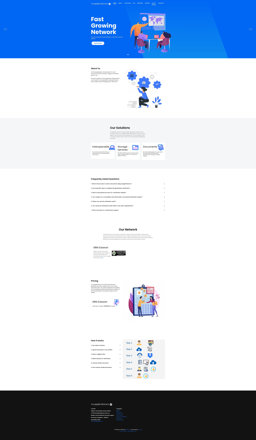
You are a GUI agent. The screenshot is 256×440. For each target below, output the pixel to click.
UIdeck (127, 421)
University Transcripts (100, 35)
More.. (101, 250)
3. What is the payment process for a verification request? (108, 184)
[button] (5, 25)
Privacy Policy (120, 412)
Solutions (127, 3)
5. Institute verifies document (100, 355)
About (120, 3)
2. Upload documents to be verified (101, 342)
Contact (161, 3)
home (114, 3)
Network (140, 3)
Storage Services (123, 140)
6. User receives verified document (101, 359)
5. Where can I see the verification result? (103, 193)
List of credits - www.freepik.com (128, 423)
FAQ (134, 3)
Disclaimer (119, 410)
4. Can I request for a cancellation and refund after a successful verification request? (116, 189)
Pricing (147, 3)
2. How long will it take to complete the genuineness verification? (110, 180)
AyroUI (140, 421)
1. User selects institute (98, 337)
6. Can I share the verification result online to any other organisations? (112, 198)
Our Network (119, 405)
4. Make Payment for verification (100, 350)
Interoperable (100, 138)
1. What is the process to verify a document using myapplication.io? (111, 176)
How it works (154, 4)
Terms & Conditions (121, 408)
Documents (150, 138)
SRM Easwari (100, 239)
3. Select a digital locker (98, 346)
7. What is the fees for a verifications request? (105, 202)
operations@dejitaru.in (97, 413)
